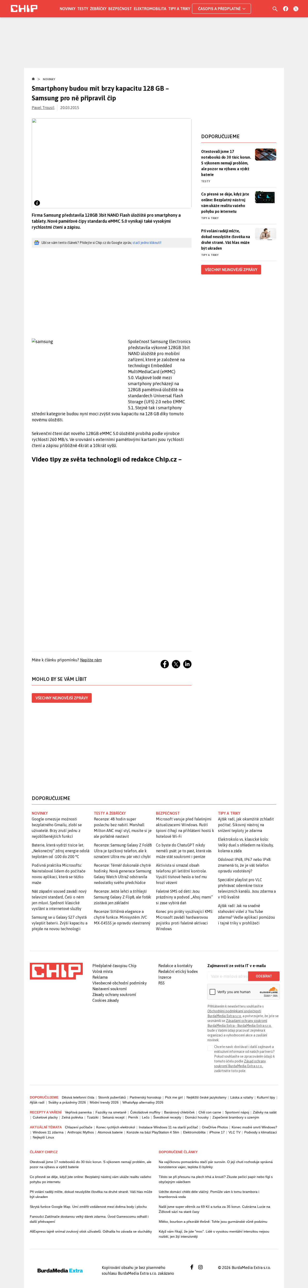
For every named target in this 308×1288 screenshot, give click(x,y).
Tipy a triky (179, 9)
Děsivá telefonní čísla (78, 1097)
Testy (82, 9)
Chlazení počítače (78, 1127)
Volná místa (102, 971)
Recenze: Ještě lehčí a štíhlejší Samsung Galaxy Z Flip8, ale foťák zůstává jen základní (122, 897)
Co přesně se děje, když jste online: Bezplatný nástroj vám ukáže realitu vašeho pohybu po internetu (225, 203)
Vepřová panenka (78, 1112)
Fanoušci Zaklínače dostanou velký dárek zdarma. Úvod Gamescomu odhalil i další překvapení (89, 1219)
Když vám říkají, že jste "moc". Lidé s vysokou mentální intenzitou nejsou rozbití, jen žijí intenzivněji (214, 1233)
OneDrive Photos (215, 1127)
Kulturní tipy (266, 1097)
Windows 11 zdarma (48, 1132)
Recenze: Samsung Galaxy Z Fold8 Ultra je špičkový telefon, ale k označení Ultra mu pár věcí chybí (123, 851)
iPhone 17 (217, 1132)
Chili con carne (210, 1112)
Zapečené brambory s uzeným (235, 1117)
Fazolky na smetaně (111, 1112)
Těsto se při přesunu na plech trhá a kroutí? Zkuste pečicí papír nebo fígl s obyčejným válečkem (216, 1179)
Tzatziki (92, 1117)
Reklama (100, 977)
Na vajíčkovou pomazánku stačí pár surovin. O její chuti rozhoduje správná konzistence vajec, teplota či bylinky (216, 1164)
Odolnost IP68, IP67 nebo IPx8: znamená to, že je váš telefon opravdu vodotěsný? (244, 865)
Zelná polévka (72, 1117)
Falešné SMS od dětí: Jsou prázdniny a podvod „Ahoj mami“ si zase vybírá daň (184, 897)
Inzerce (164, 977)
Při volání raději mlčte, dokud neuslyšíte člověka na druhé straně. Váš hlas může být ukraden (225, 239)
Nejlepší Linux (43, 1137)
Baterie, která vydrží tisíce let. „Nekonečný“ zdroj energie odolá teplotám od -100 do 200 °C (60, 851)
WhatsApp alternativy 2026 (142, 1102)
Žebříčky (98, 9)
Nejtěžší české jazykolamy (206, 1097)
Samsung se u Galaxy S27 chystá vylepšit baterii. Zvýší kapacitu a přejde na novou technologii (59, 923)
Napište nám (91, 660)
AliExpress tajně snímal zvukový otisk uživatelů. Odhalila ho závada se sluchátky (91, 1231)
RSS (161, 983)
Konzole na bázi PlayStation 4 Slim (153, 1132)
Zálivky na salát (264, 1112)
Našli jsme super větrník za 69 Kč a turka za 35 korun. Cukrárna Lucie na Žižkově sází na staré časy (214, 1209)
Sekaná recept (113, 1117)
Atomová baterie (110, 1132)
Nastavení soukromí (109, 989)
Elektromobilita (150, 9)
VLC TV (234, 1132)
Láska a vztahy (241, 1097)
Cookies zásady (105, 1000)
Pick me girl (174, 1097)
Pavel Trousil (43, 107)
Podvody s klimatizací (260, 1132)
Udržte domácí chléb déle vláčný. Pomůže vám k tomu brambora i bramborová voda (209, 1194)
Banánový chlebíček (179, 1112)
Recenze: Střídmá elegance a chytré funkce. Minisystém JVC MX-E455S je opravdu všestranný (122, 917)
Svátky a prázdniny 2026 (67, 1102)
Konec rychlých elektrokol (115, 1127)
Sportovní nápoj (237, 1112)
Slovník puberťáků (112, 1097)
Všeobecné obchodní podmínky (119, 983)
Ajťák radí (37, 1102)
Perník (133, 1117)
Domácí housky (197, 1117)
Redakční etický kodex (178, 971)
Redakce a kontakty (175, 965)
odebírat (264, 976)
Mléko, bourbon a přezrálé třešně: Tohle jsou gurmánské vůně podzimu (213, 1221)
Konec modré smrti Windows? (254, 1127)
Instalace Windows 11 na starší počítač (168, 1127)
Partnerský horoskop (145, 1097)
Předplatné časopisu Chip (114, 965)
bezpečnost (168, 813)
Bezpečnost (120, 9)
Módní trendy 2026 (104, 1102)
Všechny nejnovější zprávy (62, 698)
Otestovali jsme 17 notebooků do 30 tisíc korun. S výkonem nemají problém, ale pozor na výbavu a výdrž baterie (226, 163)
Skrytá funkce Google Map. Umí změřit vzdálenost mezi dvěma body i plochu (88, 1207)
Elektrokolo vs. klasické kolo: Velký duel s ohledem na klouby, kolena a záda (246, 845)
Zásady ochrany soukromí (114, 994)
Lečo (145, 1117)
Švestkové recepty (167, 1117)
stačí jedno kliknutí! (147, 243)
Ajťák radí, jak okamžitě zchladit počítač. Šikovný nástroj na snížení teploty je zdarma (246, 825)
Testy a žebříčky (110, 813)
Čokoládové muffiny (145, 1112)
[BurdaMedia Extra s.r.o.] (56, 971)
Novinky (67, 9)
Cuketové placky (45, 1117)
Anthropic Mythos (80, 1132)
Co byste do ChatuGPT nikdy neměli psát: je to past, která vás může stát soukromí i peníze (184, 851)
